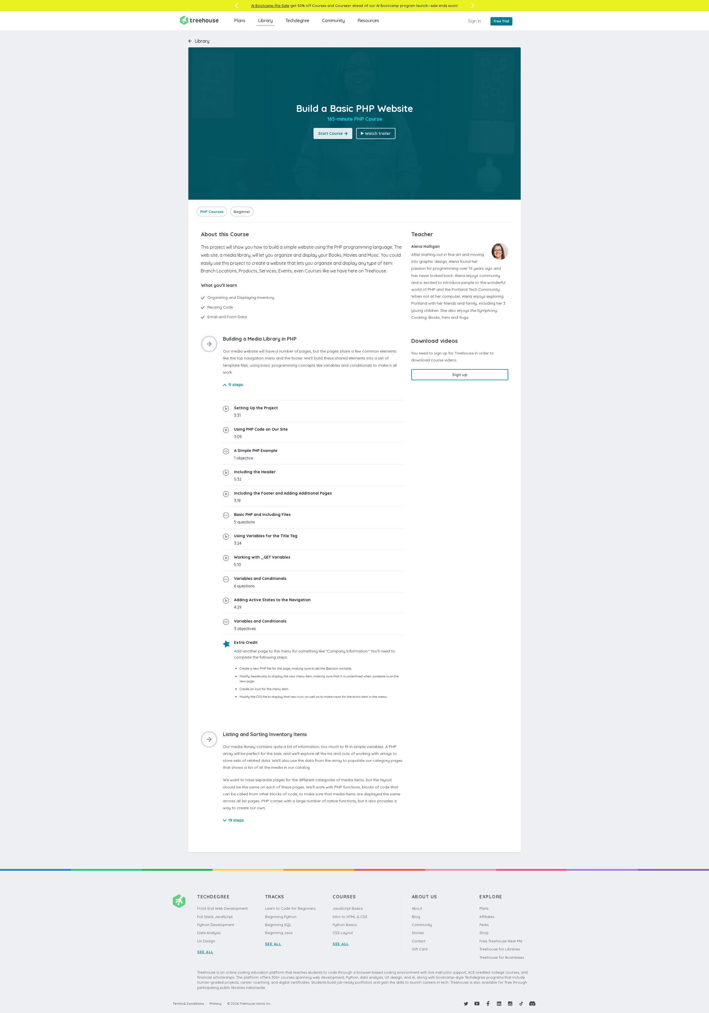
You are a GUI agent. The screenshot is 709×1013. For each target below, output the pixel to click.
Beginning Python (280, 916)
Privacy (216, 1003)
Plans (239, 20)
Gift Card (419, 949)
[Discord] (532, 1003)
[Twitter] (466, 1003)
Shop (484, 932)
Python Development (215, 924)
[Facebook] (488, 1003)
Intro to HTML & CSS (350, 916)
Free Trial (501, 21)
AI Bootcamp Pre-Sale (270, 5)
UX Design (206, 941)
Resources (368, 20)
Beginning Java (278, 932)
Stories (418, 932)
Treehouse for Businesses (501, 957)
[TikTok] (521, 1003)
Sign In (474, 21)
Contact (418, 941)
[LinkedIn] (499, 1003)
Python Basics (345, 924)
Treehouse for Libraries (499, 949)
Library (265, 20)
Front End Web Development (222, 908)
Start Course (330, 133)
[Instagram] (510, 1003)
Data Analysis (208, 932)
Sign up (459, 374)
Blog (416, 916)
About (417, 908)
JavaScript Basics (348, 908)
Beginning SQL (278, 924)
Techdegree (297, 20)
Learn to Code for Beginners (290, 908)
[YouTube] (477, 1003)
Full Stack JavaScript (215, 916)
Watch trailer (378, 133)
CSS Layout (343, 932)
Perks (484, 924)
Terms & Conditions (188, 1003)
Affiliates (486, 916)
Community (333, 20)
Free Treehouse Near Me (500, 941)
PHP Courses (212, 211)
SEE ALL (205, 952)
